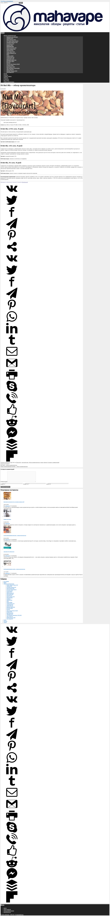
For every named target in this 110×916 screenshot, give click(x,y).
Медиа (5, 582)
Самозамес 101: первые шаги (9, 551)
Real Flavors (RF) (11, 67)
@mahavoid (25, 182)
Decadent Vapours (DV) (12, 42)
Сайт (47, 484)
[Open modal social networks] (12, 252)
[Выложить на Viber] (12, 403)
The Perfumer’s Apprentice (13, 68)
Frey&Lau (8, 599)
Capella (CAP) (10, 38)
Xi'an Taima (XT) (10, 618)
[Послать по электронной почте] (12, 356)
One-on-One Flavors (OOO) (13, 64)
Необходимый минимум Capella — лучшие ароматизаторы (14, 569)
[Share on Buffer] (12, 449)
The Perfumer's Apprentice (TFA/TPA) (14, 615)
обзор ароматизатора (34, 462)
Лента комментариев (9, 911)
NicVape (8, 62)
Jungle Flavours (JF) (11, 53)
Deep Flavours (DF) (11, 39)
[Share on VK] (12, 194)
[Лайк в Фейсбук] (12, 414)
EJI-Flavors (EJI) (10, 43)
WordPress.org (7, 912)
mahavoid (7, 506)
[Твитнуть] (12, 205)
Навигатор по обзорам (12, 37)
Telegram (6, 77)
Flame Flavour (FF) (11, 49)
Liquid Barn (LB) (10, 58)
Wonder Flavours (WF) (12, 71)
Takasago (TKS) (10, 614)
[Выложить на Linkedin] (12, 333)
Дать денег (6, 80)
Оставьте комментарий (53, 462)
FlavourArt (18, 462)
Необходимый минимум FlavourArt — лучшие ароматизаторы (15, 535)
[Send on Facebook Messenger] (12, 438)
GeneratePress (19, 914)
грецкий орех (25, 462)
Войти (5, 908)
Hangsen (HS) (9, 600)
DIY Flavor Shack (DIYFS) (12, 41)
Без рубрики (6, 581)
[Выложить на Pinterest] (12, 240)
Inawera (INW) (10, 56)
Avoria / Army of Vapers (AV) (12, 585)
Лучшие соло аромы (7, 519)
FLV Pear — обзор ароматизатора (9, 465)
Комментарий (4, 481)
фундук (45, 462)
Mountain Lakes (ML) (11, 60)
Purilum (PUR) (10, 65)
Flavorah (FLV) (10, 50)
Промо (5, 620)
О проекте (6, 79)
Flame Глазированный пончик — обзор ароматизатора (14, 466)
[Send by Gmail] (12, 368)
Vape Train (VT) (10, 69)
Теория (5, 73)
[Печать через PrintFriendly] (12, 379)
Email (24, 484)
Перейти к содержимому (7, 1)
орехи (41, 462)
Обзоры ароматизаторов (10, 35)
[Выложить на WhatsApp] (12, 321)
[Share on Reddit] (12, 426)
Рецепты (6, 75)
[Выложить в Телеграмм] (12, 228)
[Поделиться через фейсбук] (12, 217)
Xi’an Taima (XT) (10, 72)
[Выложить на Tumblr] (12, 345)
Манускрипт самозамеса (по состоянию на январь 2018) (14, 501)
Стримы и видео (8, 76)
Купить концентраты (9, 82)
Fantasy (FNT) (10, 45)
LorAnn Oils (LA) (10, 57)
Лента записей (7, 909)
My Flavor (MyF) (10, 61)
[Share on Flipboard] (12, 461)
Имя (2, 484)
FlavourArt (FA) (10, 46)
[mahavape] (53, 31)
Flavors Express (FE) (11, 48)
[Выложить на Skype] (12, 391)
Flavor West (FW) (11, 52)
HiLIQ (8, 54)
